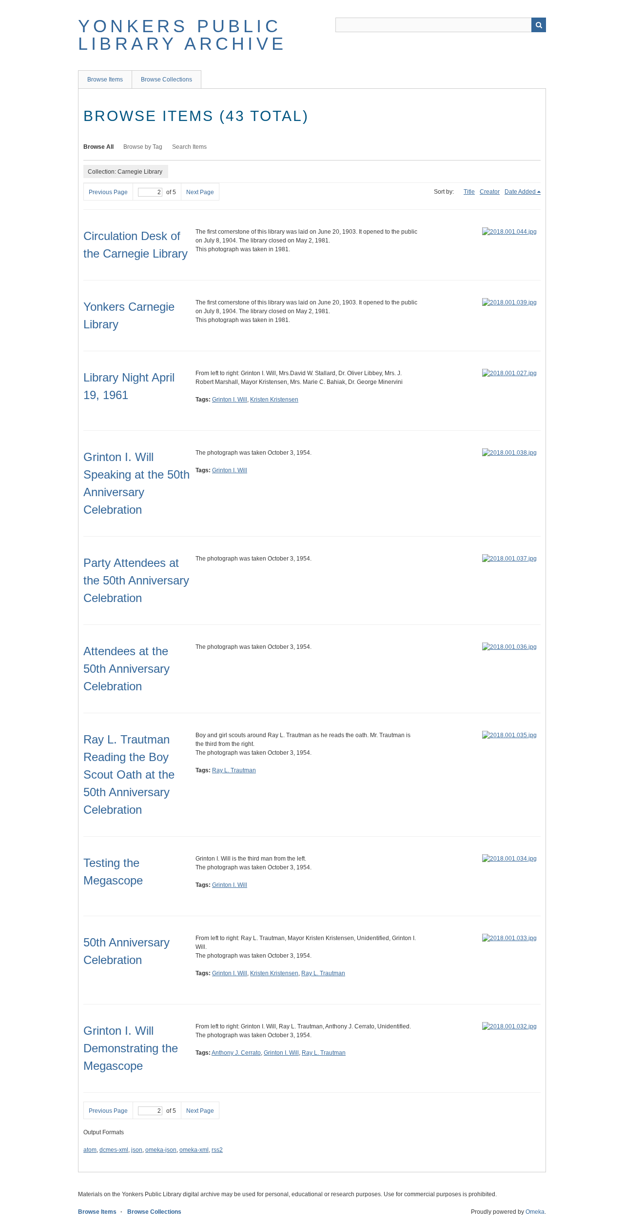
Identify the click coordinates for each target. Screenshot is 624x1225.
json (136, 1149)
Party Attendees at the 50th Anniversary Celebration (136, 580)
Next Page (200, 192)
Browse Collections (166, 79)
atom (90, 1149)
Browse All (98, 146)
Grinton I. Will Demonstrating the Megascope (130, 1048)
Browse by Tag (142, 146)
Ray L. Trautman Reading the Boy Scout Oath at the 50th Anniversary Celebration (129, 774)
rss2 (217, 1149)
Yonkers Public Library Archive (182, 35)
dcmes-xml (113, 1149)
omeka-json (160, 1149)
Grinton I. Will (229, 399)
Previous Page (108, 192)
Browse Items (105, 79)
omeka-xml (194, 1149)
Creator (490, 191)
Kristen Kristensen (274, 399)
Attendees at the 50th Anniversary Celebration (126, 668)
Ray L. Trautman (234, 770)
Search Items (189, 146)
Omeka (535, 1211)
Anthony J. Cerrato (236, 1052)
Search (538, 25)
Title (469, 191)
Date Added (520, 191)
